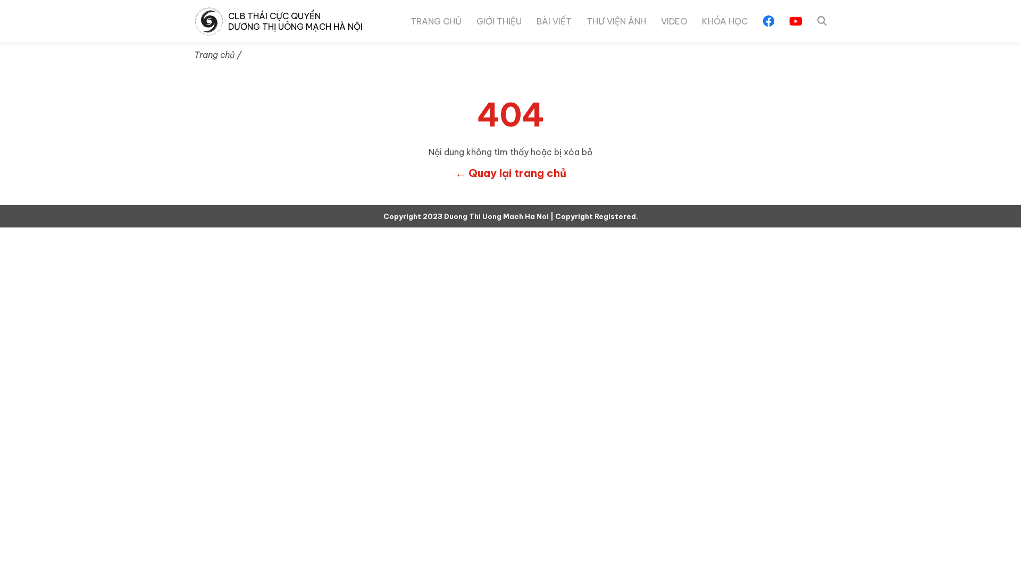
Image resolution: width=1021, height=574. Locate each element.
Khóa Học (725, 21)
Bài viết (554, 21)
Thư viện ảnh (616, 21)
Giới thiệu (499, 21)
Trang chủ (436, 21)
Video (674, 21)
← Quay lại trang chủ (510, 173)
